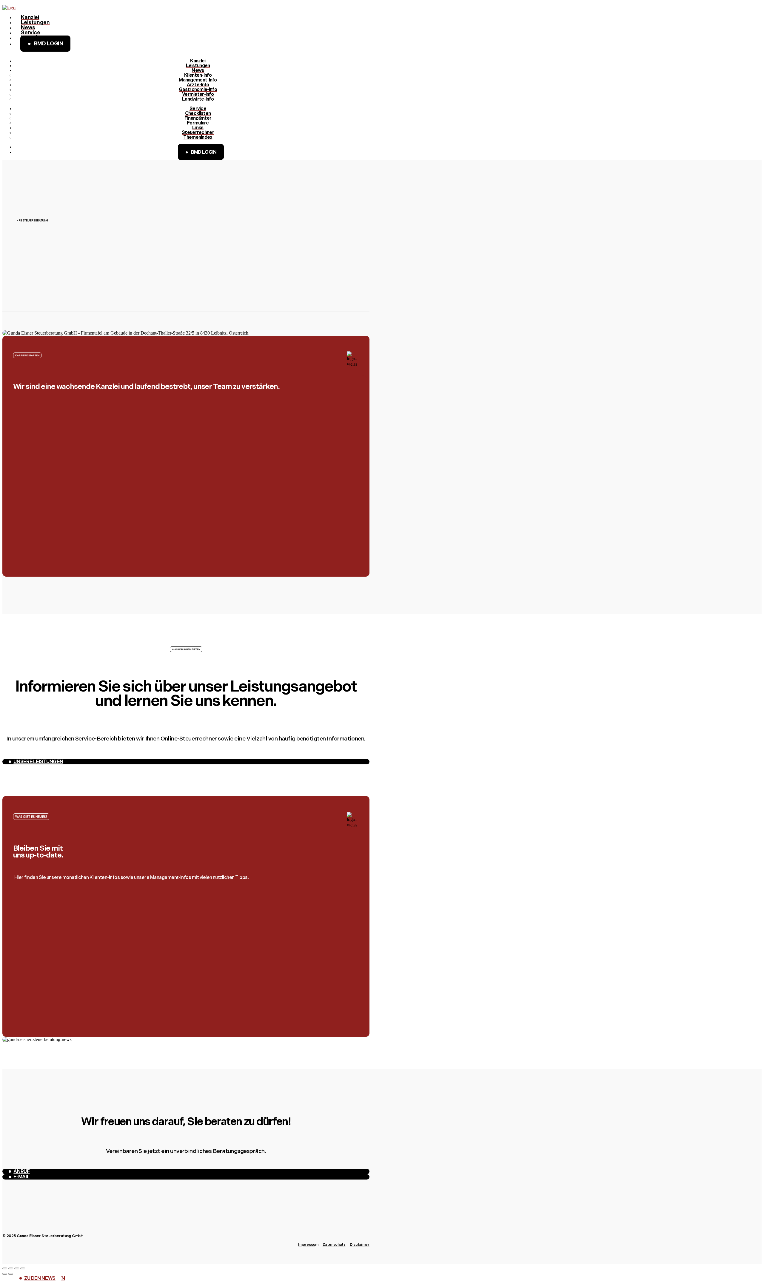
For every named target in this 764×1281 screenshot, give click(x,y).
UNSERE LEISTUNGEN (38, 762)
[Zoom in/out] (22, 1268)
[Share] (10, 1268)
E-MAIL (21, 1177)
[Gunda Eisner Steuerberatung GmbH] (9, 7)
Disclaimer (359, 1245)
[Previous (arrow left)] (4, 1274)
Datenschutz (334, 1245)
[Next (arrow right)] (10, 1274)
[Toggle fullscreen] (16, 1268)
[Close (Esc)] (4, 1268)
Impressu (306, 1245)
